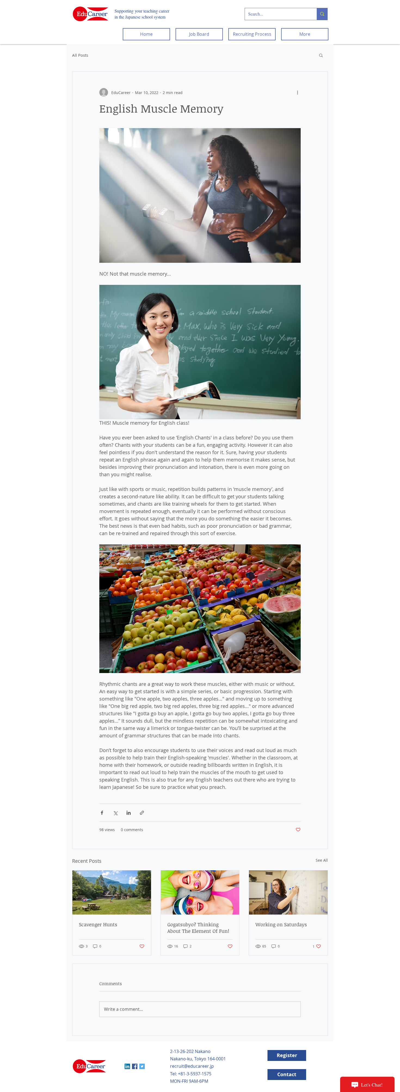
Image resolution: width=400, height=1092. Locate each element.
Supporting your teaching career (142, 11)
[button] (321, 55)
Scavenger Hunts (98, 924)
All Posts (80, 55)
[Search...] (322, 14)
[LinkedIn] (127, 1066)
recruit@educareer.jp (192, 1066)
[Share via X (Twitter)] (115, 812)
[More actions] (297, 92)
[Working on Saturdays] (288, 892)
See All (322, 860)
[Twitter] (142, 1066)
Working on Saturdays (281, 924)
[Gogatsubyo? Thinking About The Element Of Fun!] (200, 892)
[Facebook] (134, 1066)
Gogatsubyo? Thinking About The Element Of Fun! (198, 927)
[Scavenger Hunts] (111, 892)
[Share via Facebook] (101, 812)
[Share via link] (141, 812)
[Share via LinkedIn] (128, 812)
